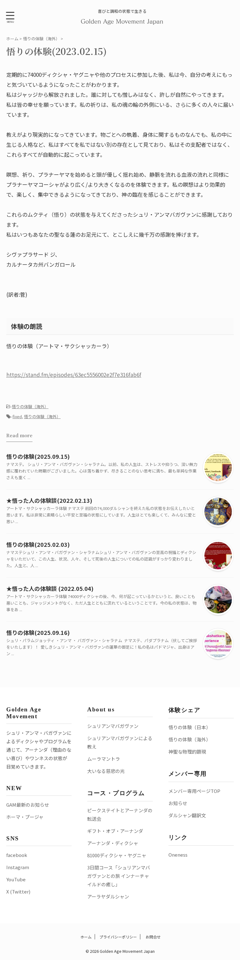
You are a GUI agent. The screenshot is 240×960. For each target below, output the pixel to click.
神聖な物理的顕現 (187, 751)
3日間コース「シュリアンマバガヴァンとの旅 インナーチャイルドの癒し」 (118, 876)
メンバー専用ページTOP (194, 791)
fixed (17, 416)
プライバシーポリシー (118, 936)
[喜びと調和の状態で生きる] (122, 20)
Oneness (178, 854)
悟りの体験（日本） (189, 727)
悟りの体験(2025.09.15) (38, 456)
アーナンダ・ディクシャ (112, 843)
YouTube (16, 879)
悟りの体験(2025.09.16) (38, 632)
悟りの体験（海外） (30, 406)
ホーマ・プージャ (24, 817)
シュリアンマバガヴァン (112, 726)
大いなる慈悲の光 (106, 771)
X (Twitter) (18, 891)
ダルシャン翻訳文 (187, 815)
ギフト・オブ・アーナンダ (115, 831)
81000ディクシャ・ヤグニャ (116, 855)
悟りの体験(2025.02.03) (38, 544)
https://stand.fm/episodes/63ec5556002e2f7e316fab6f (73, 375)
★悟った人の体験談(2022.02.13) (49, 500)
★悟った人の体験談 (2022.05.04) (49, 588)
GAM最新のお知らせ (27, 804)
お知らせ (177, 803)
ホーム (85, 936)
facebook (16, 855)
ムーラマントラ (103, 758)
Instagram (17, 867)
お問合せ (153, 936)
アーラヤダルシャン (108, 896)
